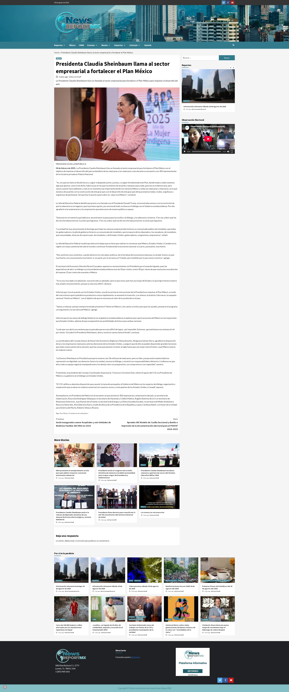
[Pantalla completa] (232, 152)
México (72, 45)
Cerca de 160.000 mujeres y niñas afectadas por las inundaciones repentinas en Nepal (69, 627)
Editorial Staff (75, 77)
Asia (57, 619)
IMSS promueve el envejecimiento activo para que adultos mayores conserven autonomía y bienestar (72, 472)
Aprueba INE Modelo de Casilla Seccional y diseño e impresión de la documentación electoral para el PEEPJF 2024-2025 (149, 424)
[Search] (233, 45)
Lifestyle (133, 45)
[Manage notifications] (5, 687)
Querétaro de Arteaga (136, 619)
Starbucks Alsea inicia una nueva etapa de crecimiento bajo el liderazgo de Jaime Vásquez (215, 627)
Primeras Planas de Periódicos (212, 580)
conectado (79, 540)
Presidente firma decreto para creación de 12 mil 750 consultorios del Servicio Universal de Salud (116, 514)
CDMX (81, 45)
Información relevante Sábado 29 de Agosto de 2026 (204, 106)
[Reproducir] (185, 152)
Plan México (64, 413)
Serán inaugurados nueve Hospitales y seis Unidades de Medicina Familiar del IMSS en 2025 (83, 422)
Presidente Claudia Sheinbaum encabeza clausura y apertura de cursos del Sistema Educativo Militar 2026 (158, 472)
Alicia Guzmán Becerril (199, 109)
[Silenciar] (228, 152)
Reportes (58, 45)
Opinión (147, 45)
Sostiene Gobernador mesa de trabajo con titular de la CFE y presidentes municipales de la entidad (141, 628)
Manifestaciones (171, 580)
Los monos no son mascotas (152, 512)
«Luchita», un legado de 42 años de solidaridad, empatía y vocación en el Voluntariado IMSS (107, 627)
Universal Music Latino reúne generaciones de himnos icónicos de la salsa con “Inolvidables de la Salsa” (180, 628)
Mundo (104, 45)
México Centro (140, 617)
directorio (135, 657)
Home (56, 52)
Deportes (118, 45)
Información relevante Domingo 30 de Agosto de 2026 (70, 587)
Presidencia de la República (78, 413)
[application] (208, 139)
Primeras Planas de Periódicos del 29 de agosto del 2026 (217, 587)
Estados (91, 45)
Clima (131, 580)
